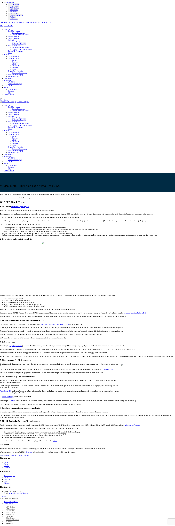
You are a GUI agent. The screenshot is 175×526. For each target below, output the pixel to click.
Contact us (29, 452)
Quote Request (9, 95)
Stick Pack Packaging (19, 42)
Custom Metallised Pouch (20, 34)
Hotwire (12, 401)
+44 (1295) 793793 (6, 26)
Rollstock (11, 40)
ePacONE (11, 82)
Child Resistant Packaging (20, 47)
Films (10, 53)
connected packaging (20, 207)
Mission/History (13, 89)
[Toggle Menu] (1, 98)
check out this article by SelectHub (135, 313)
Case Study (7, 479)
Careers (6, 466)
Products (7, 29)
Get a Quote (4, 100)
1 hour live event (108, 369)
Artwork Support (9, 476)
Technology (8, 80)
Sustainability (8, 78)
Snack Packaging (13, 58)
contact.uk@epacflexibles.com (18, 493)
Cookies (14, 60)
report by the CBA (16, 346)
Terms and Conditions (11, 502)
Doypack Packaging (18, 33)
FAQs (6, 477)
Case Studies (8, 85)
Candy (14, 69)
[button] (9, 2)
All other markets (13, 76)
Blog (9, 93)
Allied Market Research (132, 425)
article (55, 441)
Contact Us (3, 496)
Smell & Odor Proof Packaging (22, 49)
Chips (14, 64)
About (6, 87)
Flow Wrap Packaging (19, 44)
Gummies (15, 67)
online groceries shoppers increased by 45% (55, 324)
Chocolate (15, 65)
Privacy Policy (8, 503)
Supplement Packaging (15, 75)
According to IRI (5, 391)
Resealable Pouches (14, 45)
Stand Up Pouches (14, 31)
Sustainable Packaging (15, 51)
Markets (6, 55)
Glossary (7, 483)
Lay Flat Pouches (13, 36)
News (6, 464)
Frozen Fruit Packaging (19, 73)
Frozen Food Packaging (15, 71)
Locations (11, 91)
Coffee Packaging (14, 56)
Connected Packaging (15, 84)
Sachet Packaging (13, 38)
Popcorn (15, 62)
